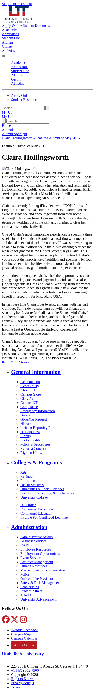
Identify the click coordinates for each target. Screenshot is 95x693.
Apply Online (12, 26)
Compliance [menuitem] (29, 407)
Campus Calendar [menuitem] (24, 638)
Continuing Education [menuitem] (36, 513)
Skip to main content (17, 4)
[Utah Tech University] (18, 21)
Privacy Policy (22, 683)
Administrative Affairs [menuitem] (36, 537)
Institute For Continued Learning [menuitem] (44, 517)
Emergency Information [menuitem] (37, 411)
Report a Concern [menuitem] (33, 448)
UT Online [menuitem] (28, 505)
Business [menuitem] (26, 476)
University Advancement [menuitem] (38, 599)
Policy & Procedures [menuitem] (35, 444)
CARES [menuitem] (26, 545)
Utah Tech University (23, 653)
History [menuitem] (25, 423)
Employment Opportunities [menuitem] (40, 554)
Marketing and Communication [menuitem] (43, 570)
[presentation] (41, 138)
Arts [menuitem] (23, 472)
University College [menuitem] (34, 497)
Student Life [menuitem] (11, 38)
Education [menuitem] (27, 481)
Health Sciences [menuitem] (32, 485)
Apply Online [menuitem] (24, 645)
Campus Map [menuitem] (21, 634)
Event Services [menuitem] (31, 558)
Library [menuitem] (25, 436)
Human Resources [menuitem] (33, 566)
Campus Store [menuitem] (30, 394)
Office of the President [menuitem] (36, 579)
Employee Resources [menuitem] (35, 549)
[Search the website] (47, 108)
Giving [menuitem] (7, 46)
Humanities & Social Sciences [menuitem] (42, 489)
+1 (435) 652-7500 (25, 670)
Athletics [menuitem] (8, 51)
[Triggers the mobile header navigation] (4, 56)
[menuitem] (52, 372)
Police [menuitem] (24, 574)
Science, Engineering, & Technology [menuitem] (47, 493)
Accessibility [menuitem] (29, 386)
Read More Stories (15, 362)
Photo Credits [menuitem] (30, 440)
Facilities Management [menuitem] (36, 562)
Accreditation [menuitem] (30, 382)
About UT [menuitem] (28, 390)
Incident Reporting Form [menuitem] (38, 428)
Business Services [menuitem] (33, 541)
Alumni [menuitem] (7, 42)
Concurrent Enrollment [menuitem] (37, 509)
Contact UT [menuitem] (29, 403)
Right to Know (22, 679)
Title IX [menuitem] (26, 595)
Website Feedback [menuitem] (24, 630)
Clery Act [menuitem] (27, 398)
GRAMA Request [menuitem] (33, 419)
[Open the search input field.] (4, 121)
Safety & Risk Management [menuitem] (40, 583)
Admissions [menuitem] (10, 34)
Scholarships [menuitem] (29, 587)
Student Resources (36, 26)
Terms (15, 687)
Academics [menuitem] (10, 30)
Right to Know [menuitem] (31, 453)
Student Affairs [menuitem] (31, 591)
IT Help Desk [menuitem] (30, 432)
